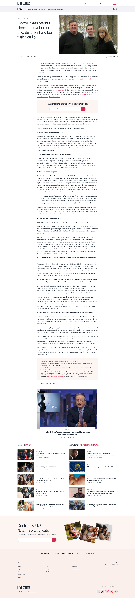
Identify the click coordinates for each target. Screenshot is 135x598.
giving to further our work (75, 363)
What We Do (46, 3)
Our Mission (75, 566)
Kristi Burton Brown (89, 444)
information (56, 97)
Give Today (88, 553)
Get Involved (74, 3)
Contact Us (20, 577)
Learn (53, 3)
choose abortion (59, 90)
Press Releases (21, 574)
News (67, 3)
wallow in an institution (84, 79)
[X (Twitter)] (114, 9)
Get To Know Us (76, 563)
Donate (19, 566)
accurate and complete (44, 97)
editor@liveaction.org (49, 367)
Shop (81, 3)
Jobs (19, 572)
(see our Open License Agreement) (55, 376)
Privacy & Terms (32, 592)
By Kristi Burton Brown (31, 56)
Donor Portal (106, 3)
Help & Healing (97, 3)
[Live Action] (24, 3)
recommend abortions (77, 85)
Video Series (60, 3)
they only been (84, 95)
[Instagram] (117, 9)
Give (115, 3)
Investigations (48, 569)
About (19, 563)
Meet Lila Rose (75, 569)
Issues (21, 56)
